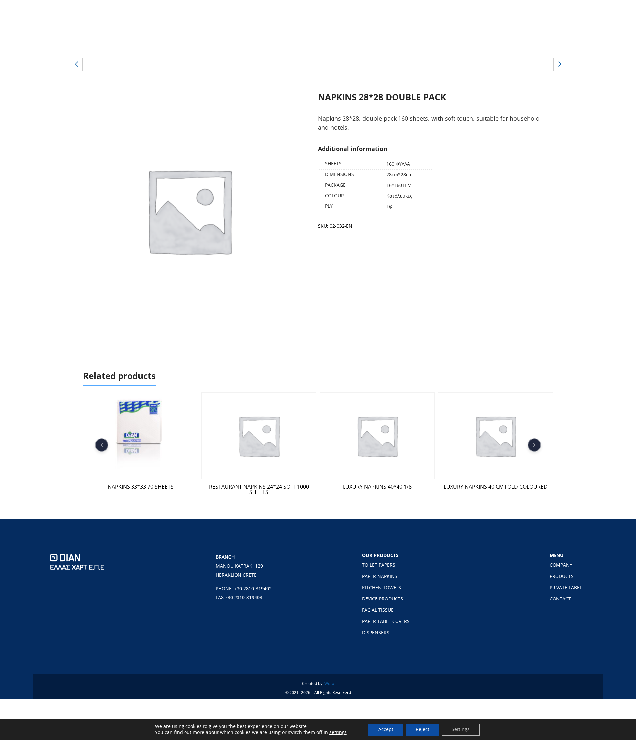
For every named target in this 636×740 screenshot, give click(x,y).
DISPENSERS (375, 633)
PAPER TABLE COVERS (386, 621)
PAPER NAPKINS (379, 576)
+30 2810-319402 (253, 589)
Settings (461, 729)
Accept (385, 729)
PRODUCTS (562, 576)
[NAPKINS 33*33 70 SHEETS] (559, 64)
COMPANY (561, 565)
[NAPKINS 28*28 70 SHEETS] (76, 64)
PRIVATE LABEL (566, 588)
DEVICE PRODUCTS (382, 599)
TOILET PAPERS (378, 565)
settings (338, 732)
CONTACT (560, 599)
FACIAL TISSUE (378, 610)
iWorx (328, 684)
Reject (422, 729)
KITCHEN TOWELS (381, 588)
